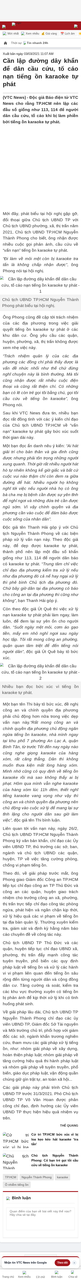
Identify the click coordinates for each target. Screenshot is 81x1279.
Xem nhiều (32, 33)
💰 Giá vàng (49, 33)
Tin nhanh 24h (37, 43)
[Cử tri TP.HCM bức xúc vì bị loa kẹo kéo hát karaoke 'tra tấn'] (16, 1140)
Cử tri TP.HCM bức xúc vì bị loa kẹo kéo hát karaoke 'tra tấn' (54, 1139)
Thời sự (16, 43)
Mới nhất (13, 33)
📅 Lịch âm (67, 33)
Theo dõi (62, 1262)
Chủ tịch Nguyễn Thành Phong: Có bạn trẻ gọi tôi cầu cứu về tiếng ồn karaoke (54, 1160)
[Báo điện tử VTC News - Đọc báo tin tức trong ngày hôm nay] (26, 25)
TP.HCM (10, 1177)
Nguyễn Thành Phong (37, 1177)
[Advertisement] (40, 165)
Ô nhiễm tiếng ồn (17, 1184)
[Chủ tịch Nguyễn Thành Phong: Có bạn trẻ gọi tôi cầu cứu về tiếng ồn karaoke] (16, 1161)
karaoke (62, 1177)
